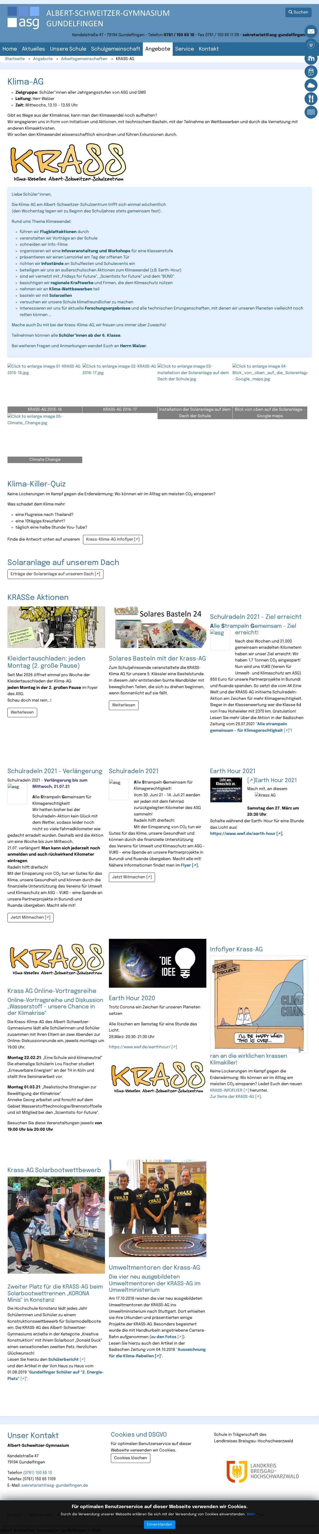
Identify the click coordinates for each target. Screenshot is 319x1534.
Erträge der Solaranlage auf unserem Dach (52, 574)
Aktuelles (33, 49)
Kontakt (209, 49)
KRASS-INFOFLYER (226, 1090)
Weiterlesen (22, 712)
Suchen (300, 12)
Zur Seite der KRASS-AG (232, 1097)
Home (9, 49)
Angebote (157, 49)
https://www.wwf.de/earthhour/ (139, 1047)
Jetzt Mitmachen (27, 917)
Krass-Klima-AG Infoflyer (109, 539)
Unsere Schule (68, 49)
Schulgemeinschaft (115, 49)
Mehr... (252, 1514)
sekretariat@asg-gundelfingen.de (54, 1485)
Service (184, 49)
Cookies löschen (130, 1458)
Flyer (186, 865)
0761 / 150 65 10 (179, 35)
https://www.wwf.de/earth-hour (242, 834)
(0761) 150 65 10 (37, 1473)
